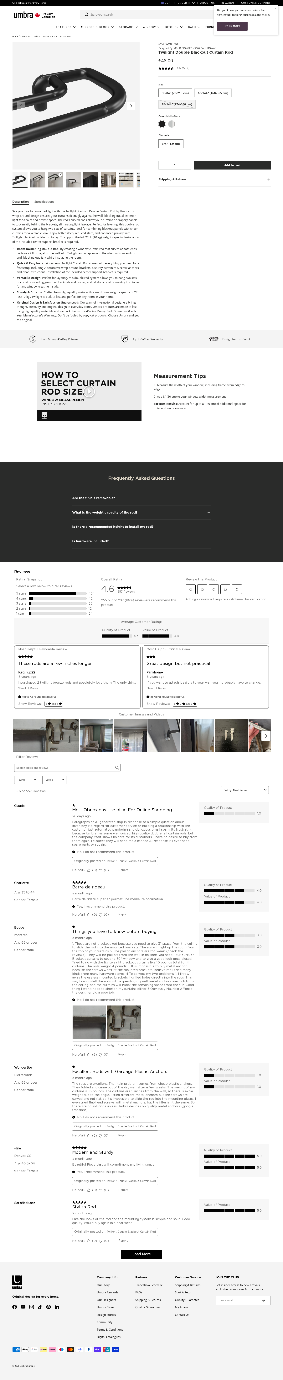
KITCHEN (172, 27)
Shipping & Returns (148, 1300)
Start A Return (184, 1292)
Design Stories (106, 1315)
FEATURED (64, 27)
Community (104, 1322)
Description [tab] (20, 201)
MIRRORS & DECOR (95, 27)
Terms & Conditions (110, 1329)
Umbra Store (105, 1307)
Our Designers (106, 1300)
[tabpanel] (76, 265)
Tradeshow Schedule (149, 1285)
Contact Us (182, 1315)
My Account (182, 1307)
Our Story (103, 1285)
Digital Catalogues (109, 1337)
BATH (192, 27)
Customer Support (256, 2)
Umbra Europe (27, 1365)
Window (26, 36)
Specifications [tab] (44, 201)
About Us (207, 2)
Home (15, 36)
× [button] (275, 8)
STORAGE (126, 27)
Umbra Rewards (107, 1292)
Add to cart (232, 165)
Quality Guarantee (147, 1307)
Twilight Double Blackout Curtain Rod (52, 36)
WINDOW (149, 27)
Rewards (228, 2)
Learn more (232, 26)
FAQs (138, 1292)
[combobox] (150, 14)
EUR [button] (167, 2)
